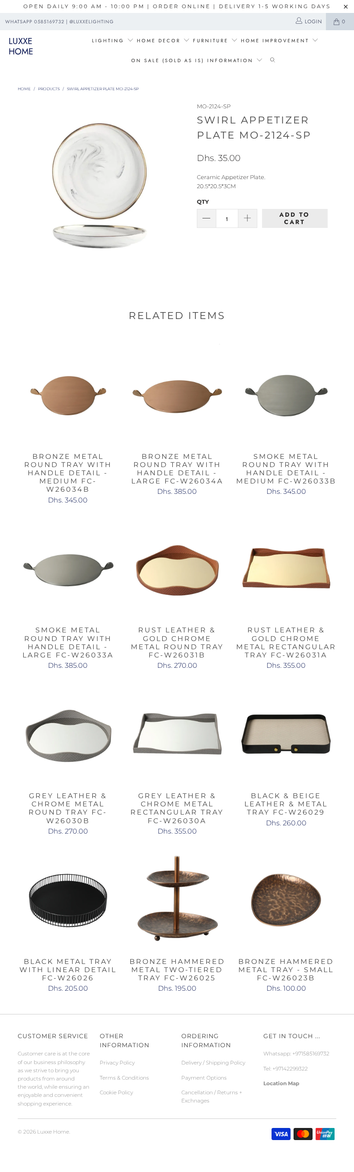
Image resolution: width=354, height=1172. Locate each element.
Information (230, 60)
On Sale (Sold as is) (167, 60)
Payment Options (204, 1077)
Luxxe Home (21, 46)
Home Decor (158, 40)
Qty (203, 201)
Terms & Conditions (124, 1077)
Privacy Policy (117, 1062)
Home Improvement (276, 40)
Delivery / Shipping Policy (213, 1062)
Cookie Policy (116, 1092)
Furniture (210, 40)
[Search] (272, 61)
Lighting (109, 40)
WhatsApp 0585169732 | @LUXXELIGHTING (59, 21)
